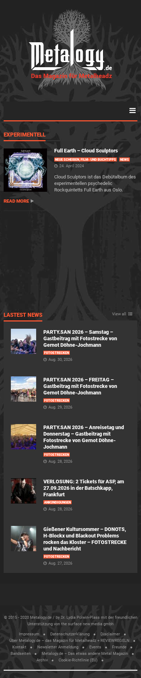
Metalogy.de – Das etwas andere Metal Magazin (85, 653)
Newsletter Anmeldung (57, 647)
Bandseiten (20, 653)
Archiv (42, 660)
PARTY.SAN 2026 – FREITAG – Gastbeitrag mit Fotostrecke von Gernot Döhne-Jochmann (80, 386)
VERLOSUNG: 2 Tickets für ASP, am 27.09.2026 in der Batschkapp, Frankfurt (83, 488)
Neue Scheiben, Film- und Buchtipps (85, 159)
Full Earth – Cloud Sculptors (86, 151)
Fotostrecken (56, 353)
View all (119, 314)
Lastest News (23, 315)
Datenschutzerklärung (70, 634)
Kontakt (19, 647)
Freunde (119, 647)
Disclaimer (110, 634)
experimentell (25, 135)
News (124, 159)
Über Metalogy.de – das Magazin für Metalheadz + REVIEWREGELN (69, 640)
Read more (16, 201)
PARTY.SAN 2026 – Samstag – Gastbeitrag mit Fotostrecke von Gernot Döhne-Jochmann (80, 338)
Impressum (29, 634)
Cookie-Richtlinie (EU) (78, 660)
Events (95, 647)
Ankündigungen (57, 502)
